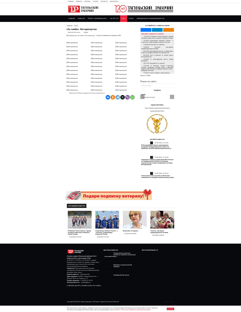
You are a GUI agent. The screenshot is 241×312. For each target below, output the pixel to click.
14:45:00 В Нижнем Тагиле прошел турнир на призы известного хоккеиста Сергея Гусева (157, 37)
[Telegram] (169, 1)
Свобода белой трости (121, 275)
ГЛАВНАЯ (71, 18)
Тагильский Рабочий (112, 301)
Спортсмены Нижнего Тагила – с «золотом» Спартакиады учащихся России (106, 232)
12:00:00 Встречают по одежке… (154, 44)
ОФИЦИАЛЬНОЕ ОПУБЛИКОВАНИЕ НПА (150, 18)
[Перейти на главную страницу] (83, 9)
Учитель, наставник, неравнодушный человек (159, 231)
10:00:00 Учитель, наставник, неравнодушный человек (157, 48)
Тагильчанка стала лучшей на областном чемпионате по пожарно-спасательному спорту (157, 176)
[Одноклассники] (172, 1)
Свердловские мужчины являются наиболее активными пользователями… (120, 254)
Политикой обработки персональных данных (136, 309)
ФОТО (124, 18)
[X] (122, 97)
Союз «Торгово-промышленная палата (157, 108)
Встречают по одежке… (131, 231)
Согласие (117, 309)
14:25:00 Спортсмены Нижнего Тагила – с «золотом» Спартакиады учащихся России (157, 41)
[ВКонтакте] (166, 1)
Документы (114, 1)
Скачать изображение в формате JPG (108, 35)
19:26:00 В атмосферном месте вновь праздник (157, 60)
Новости (79, 1)
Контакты (104, 1)
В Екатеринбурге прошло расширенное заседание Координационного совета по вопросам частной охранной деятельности (156, 146)
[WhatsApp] (132, 97)
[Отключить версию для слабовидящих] (162, 1)
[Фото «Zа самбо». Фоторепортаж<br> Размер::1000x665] (72, 42)
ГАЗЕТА (131, 18)
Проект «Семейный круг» (97, 18)
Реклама (87, 1)
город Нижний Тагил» (157, 111)
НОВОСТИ (81, 18)
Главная (71, 1)
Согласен (170, 309)
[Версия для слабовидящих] (159, 1)
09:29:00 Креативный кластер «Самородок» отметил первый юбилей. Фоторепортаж (157, 52)
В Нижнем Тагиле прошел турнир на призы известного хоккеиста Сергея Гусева (79, 232)
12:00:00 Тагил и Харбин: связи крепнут (156, 73)
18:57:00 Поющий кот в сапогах (154, 63)
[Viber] (127, 97)
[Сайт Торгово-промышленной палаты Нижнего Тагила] (157, 124)
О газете (95, 1)
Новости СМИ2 (145, 75)
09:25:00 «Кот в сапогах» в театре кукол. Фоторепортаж (157, 56)
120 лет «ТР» (114, 18)
